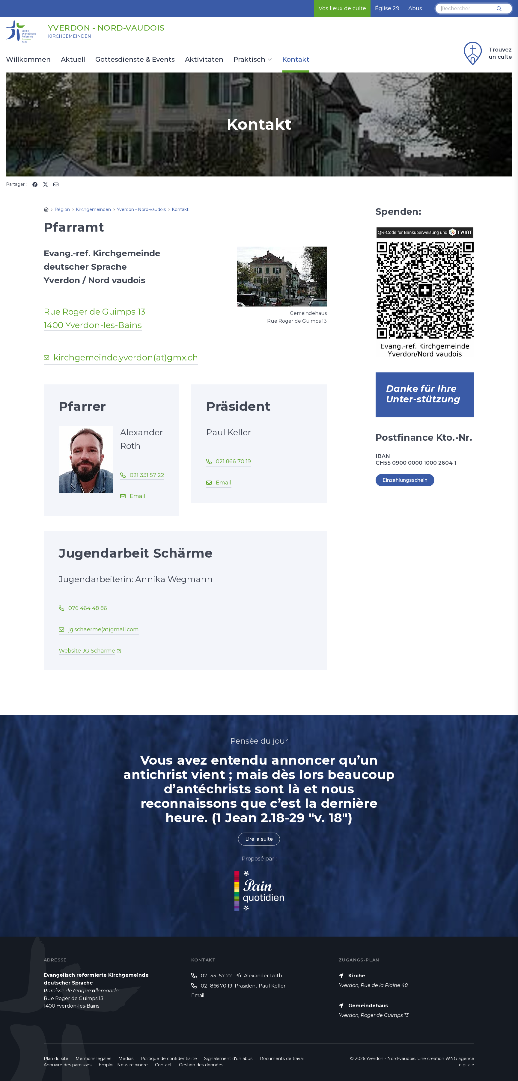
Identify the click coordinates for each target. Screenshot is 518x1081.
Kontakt (295, 60)
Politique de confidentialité (169, 1058)
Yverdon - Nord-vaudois (106, 28)
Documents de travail (282, 1058)
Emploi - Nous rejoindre (123, 1065)
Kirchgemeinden (69, 36)
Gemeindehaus (368, 1005)
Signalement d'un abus (228, 1058)
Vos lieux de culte (342, 8)
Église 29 (387, 8)
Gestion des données (201, 1065)
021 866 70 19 (233, 461)
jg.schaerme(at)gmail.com (103, 629)
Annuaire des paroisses (67, 1065)
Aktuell (73, 60)
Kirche (356, 976)
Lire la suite (259, 839)
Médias (125, 1058)
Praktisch (249, 60)
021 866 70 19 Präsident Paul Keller (243, 986)
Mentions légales (93, 1058)
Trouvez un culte (500, 53)
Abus (415, 8)
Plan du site (56, 1058)
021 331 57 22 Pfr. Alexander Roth (241, 976)
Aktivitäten (204, 60)
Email (137, 496)
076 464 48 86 (87, 608)
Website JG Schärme (87, 650)
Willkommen (28, 60)
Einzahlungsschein (405, 480)
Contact (163, 1065)
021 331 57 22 (147, 475)
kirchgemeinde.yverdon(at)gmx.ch (125, 357)
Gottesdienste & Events (135, 60)
